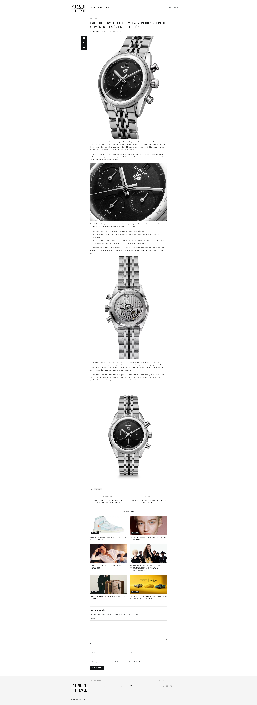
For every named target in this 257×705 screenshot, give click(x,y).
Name (92, 644)
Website (132, 653)
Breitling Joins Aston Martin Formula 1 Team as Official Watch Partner (148, 597)
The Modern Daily (98, 31)
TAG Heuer (93, 226)
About (100, 7)
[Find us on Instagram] (171, 686)
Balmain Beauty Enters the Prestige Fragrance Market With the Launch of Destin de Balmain (145, 567)
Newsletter (116, 686)
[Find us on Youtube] (167, 686)
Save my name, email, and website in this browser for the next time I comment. (119, 662)
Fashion (97, 18)
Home (93, 7)
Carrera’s (143, 250)
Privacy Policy (128, 686)
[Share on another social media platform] (84, 48)
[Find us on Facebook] (159, 686)
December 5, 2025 (116, 31)
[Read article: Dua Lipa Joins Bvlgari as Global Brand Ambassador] (108, 553)
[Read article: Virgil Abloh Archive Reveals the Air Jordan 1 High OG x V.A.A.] (108, 525)
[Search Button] (185, 7)
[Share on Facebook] (84, 38)
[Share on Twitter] (84, 43)
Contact (107, 7)
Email (92, 653)
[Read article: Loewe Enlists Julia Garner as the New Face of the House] (148, 525)
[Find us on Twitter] (163, 686)
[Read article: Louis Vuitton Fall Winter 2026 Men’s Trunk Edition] (108, 584)
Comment (93, 618)
